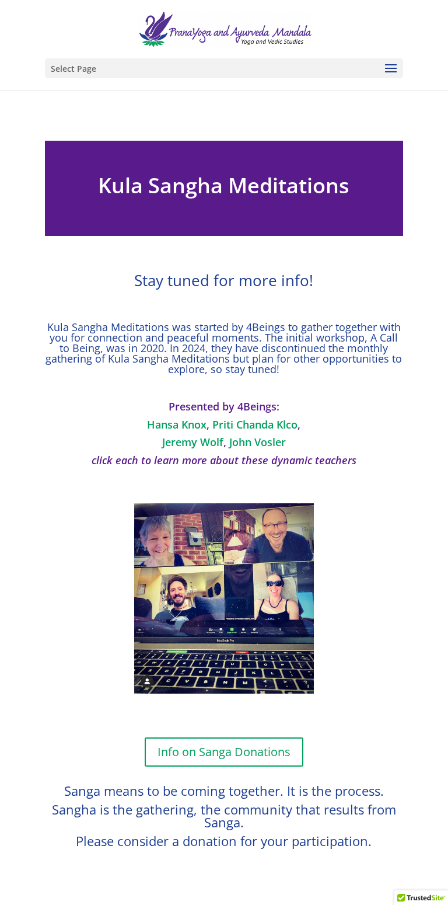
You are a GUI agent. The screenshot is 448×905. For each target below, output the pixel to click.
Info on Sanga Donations (224, 752)
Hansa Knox (176, 424)
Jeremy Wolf (192, 442)
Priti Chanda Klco (255, 424)
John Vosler (257, 442)
